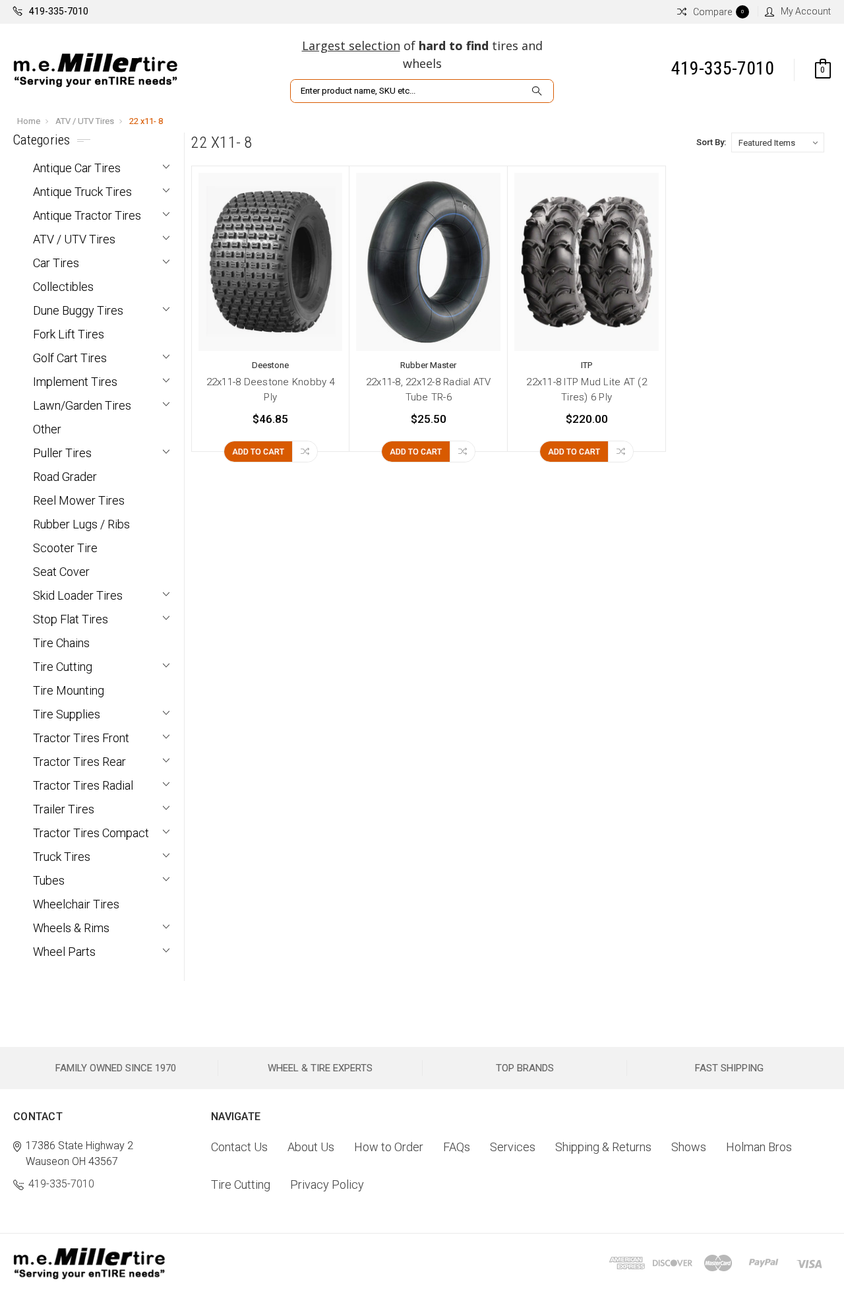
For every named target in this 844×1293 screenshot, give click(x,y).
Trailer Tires (63, 809)
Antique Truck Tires (82, 192)
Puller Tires (62, 453)
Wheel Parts (64, 952)
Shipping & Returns (603, 1147)
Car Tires (56, 263)
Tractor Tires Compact (91, 833)
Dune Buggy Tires (78, 310)
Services (512, 1147)
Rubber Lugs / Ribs (81, 524)
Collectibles (63, 287)
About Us (310, 1147)
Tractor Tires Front (81, 738)
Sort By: (711, 142)
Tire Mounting (68, 690)
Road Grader (65, 477)
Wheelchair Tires (76, 904)
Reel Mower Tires (79, 500)
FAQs (456, 1147)
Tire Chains (61, 643)
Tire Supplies (66, 714)
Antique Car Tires (77, 168)
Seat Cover (61, 572)
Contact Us (239, 1147)
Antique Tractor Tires (87, 215)
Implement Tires (75, 382)
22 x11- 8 (146, 121)
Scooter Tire (65, 548)
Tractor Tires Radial (83, 785)
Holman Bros (759, 1147)
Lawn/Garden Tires (82, 405)
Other (47, 429)
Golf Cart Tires (70, 358)
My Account (806, 11)
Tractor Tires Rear (79, 762)
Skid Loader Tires (78, 595)
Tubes (49, 880)
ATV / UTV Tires (84, 121)
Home (28, 121)
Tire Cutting (62, 667)
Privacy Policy (327, 1184)
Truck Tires (61, 857)
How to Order (388, 1147)
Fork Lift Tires (68, 334)
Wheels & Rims (71, 928)
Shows (688, 1147)
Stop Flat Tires (70, 619)
